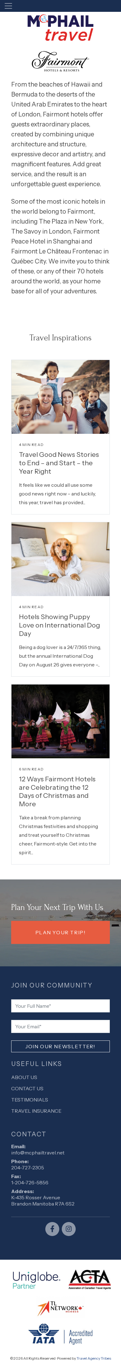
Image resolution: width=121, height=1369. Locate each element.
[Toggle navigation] (8, 6)
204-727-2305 (27, 1167)
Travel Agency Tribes (94, 1358)
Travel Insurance (36, 1111)
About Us (24, 1077)
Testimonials (29, 1100)
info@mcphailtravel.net (38, 1152)
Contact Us (27, 1088)
